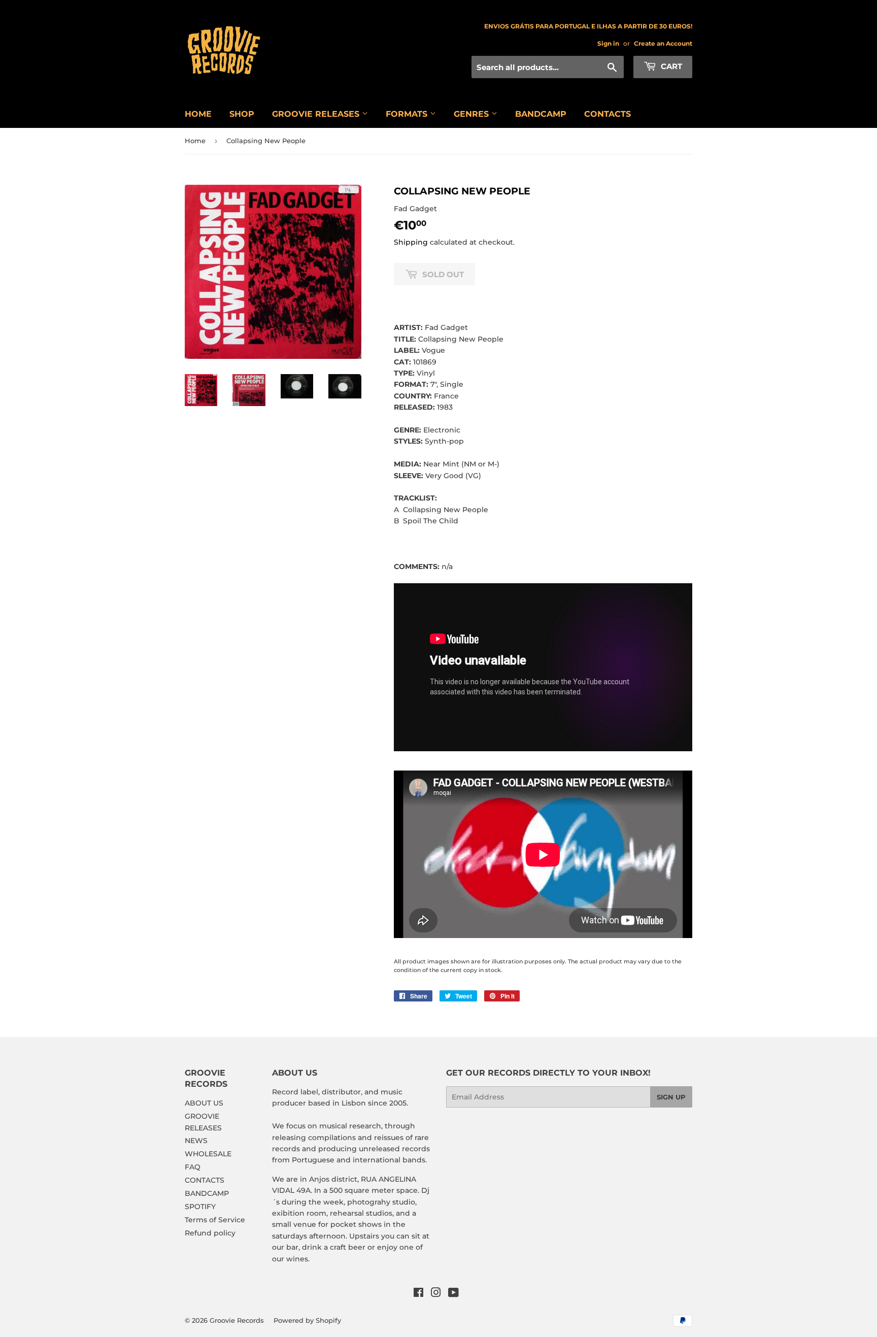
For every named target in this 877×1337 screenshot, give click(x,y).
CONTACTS (607, 114)
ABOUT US (204, 1103)
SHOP (241, 114)
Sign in (608, 43)
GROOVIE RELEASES (317, 114)
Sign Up (671, 1097)
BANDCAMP (540, 114)
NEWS (196, 1140)
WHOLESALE (208, 1153)
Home (195, 141)
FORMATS (408, 114)
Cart (670, 66)
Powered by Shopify (307, 1320)
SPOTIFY (200, 1206)
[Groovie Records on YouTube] (453, 1293)
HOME (198, 114)
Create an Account (663, 43)
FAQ (192, 1167)
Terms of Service (215, 1219)
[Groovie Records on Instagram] (436, 1293)
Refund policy (210, 1233)
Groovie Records (237, 1320)
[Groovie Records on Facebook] (418, 1293)
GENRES (472, 114)
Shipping (411, 242)
